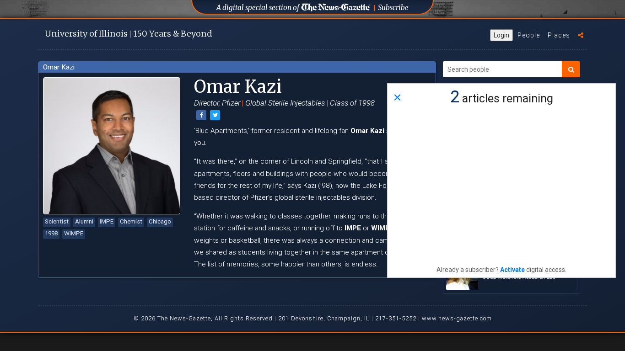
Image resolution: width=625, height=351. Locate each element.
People (528, 35)
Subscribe (393, 7)
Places (559, 35)
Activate (512, 269)
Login (501, 35)
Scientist (57, 221)
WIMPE (73, 233)
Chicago (160, 221)
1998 (51, 233)
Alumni (84, 221)
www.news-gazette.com (457, 318)
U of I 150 (128, 33)
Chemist (131, 221)
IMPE (106, 221)
